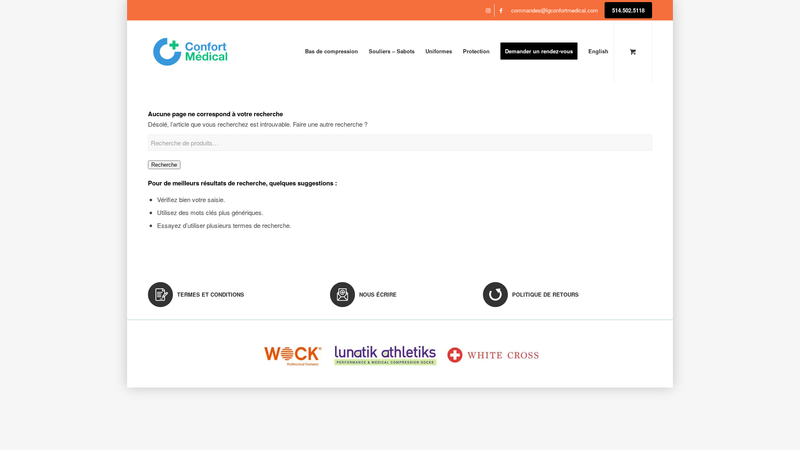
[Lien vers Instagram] (488, 10)
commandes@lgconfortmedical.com (554, 10)
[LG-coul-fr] (190, 51)
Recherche (164, 165)
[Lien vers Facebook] (501, 10)
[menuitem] (331, 51)
